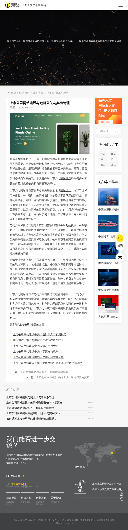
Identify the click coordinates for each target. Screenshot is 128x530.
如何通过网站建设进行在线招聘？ (38, 340)
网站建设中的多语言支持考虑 (35, 346)
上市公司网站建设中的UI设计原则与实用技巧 (63, 377)
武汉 (104, 489)
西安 (109, 489)
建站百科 (24, 92)
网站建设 (65, 178)
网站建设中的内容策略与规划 (35, 351)
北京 (99, 483)
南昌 (119, 483)
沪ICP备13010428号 (49, 520)
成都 (94, 489)
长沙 (99, 489)
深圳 (114, 483)
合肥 (119, 489)
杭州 (104, 483)
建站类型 (38, 92)
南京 (109, 483)
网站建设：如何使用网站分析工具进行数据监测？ (47, 363)
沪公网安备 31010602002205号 (79, 520)
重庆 (114, 489)
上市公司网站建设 (57, 92)
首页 (13, 92)
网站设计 (65, 190)
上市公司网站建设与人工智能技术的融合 (44, 372)
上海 (94, 483)
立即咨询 (15, 476)
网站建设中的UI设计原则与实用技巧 (39, 334)
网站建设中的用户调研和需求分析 (38, 357)
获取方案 (105, 122)
